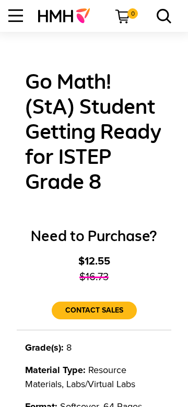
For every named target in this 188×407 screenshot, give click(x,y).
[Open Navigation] (15, 15)
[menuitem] (68, 15)
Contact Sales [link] (94, 310)
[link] (68, 16)
